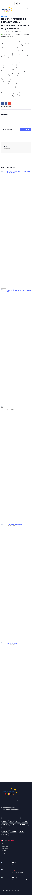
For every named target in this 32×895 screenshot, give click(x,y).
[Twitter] (16, 3)
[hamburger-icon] (29, 9)
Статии (5, 831)
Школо (21, 831)
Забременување (22, 824)
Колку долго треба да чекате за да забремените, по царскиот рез (19, 172)
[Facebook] (13, 3)
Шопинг (5, 834)
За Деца (25, 821)
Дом (11, 821)
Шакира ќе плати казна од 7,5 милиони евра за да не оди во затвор (19, 643)
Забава (5, 824)
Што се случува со (18, 865)
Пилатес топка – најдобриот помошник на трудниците (17, 407)
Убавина (13, 831)
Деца (4, 821)
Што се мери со (17, 872)
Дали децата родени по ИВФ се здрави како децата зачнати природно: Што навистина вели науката (19, 290)
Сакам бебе (19, 827)
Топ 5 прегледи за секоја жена (14, 524)
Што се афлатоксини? (19, 880)
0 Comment (19, 31)
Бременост (26, 818)
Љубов (5, 818)
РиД (4, 31)
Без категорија (15, 818)
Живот (17, 821)
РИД (11, 827)
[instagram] (19, 3)
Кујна (4, 827)
